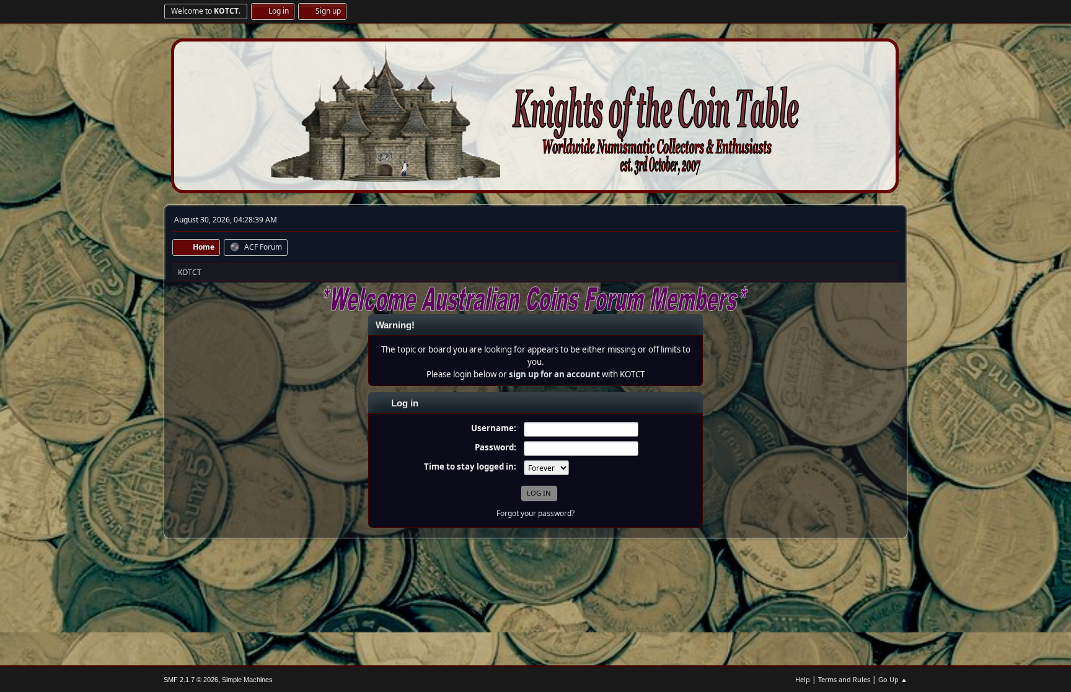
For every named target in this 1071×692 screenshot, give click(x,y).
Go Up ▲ (892, 679)
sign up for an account (554, 374)
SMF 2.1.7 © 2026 (191, 679)
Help (802, 679)
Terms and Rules (844, 679)
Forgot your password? (535, 513)
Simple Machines (247, 679)
